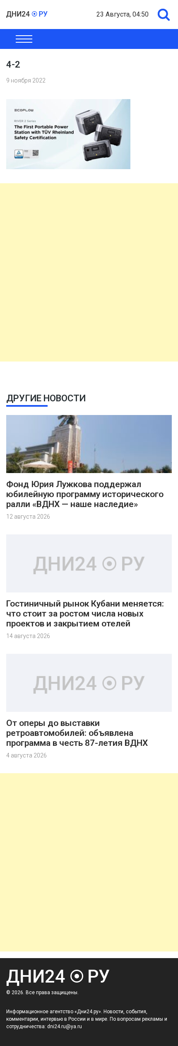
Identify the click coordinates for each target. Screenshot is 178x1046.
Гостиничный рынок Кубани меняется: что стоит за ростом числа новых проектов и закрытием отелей (85, 614)
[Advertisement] (89, 272)
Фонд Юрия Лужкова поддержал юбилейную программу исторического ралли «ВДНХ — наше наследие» (85, 494)
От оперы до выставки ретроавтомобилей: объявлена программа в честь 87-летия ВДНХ (77, 733)
